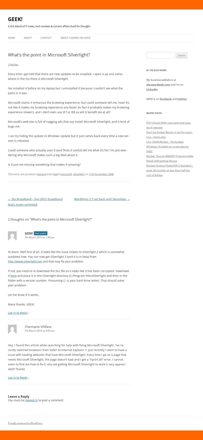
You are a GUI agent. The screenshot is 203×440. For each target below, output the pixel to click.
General (41, 174)
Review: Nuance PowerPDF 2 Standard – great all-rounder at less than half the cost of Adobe (169, 170)
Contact (46, 38)
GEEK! (15, 19)
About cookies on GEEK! (75, 38)
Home (11, 38)
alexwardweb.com (158, 84)
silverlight (78, 174)
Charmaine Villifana (38, 327)
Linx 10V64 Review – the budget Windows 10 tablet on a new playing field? (167, 146)
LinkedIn (152, 89)
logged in (31, 400)
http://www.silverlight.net (25, 261)
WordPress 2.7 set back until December (102, 199)
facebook (166, 99)
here (14, 276)
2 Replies (13, 64)
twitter (182, 99)
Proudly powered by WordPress (25, 423)
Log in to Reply (17, 313)
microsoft (66, 174)
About (28, 38)
